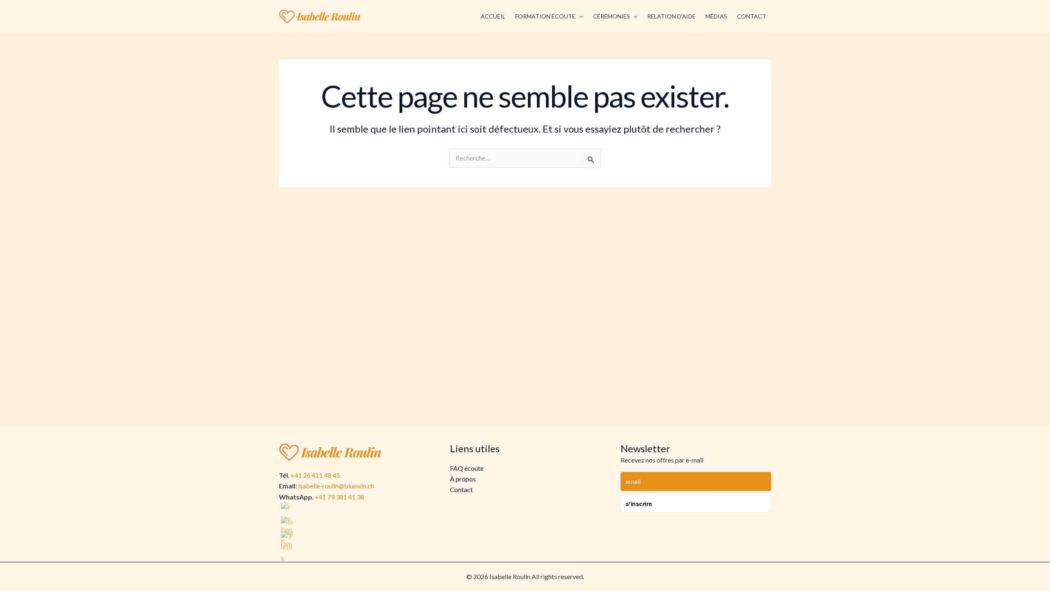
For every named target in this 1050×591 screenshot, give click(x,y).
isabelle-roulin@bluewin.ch (336, 486)
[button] (579, 16)
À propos (463, 479)
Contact (461, 489)
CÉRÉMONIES (611, 16)
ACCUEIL (493, 16)
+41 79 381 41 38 (339, 497)
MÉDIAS (716, 16)
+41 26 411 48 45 (315, 475)
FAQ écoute (467, 468)
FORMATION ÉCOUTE (545, 16)
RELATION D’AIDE (671, 16)
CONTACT (751, 16)
